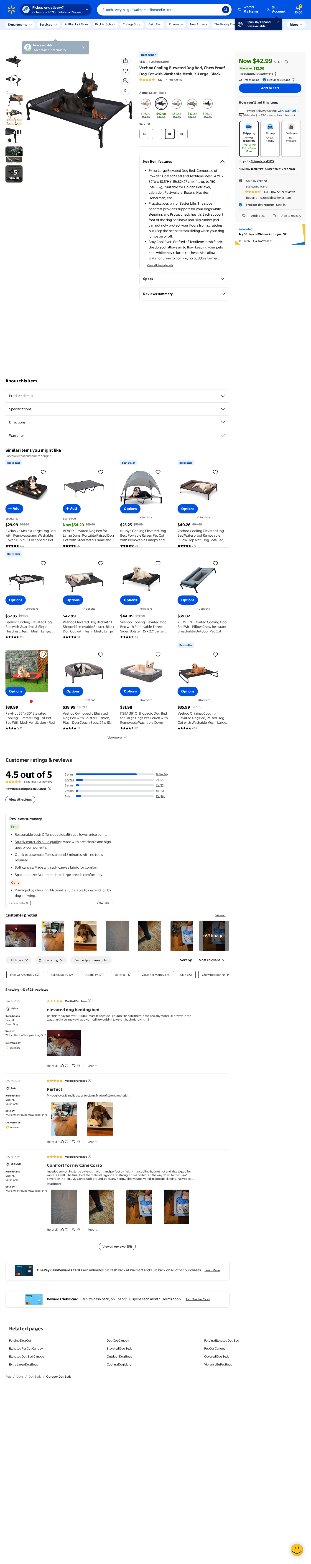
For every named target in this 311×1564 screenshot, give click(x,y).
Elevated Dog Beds (119, 1348)
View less (103, 902)
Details (281, 204)
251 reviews (45, 781)
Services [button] (46, 24)
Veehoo (262, 181)
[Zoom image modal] (125, 80)
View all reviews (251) (117, 1246)
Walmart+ (273, 24)
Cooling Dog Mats (119, 1364)
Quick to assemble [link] (29, 854)
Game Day (252, 24)
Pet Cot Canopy (214, 1348)
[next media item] (126, 101)
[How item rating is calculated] (49, 789)
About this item (21, 381)
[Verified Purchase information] (89, 1001)
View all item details (160, 265)
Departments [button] (17, 24)
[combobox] (164, 10)
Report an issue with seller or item (268, 197)
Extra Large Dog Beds (23, 1364)
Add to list (258, 215)
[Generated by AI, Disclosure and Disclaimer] (30, 903)
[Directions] (223, 422)
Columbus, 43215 (262, 161)
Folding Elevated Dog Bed (221, 1340)
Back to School (105, 24)
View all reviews (20, 799)
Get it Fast (155, 24)
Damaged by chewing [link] (31, 890)
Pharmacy (176, 24)
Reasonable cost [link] (27, 834)
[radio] (145, 108)
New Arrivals (198, 24)
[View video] (125, 90)
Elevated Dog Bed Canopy (26, 1356)
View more (114, 737)
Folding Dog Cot (20, 1340)
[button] (248, 10)
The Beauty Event (226, 24)
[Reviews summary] (165, 79)
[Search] (225, 9)
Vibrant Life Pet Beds (218, 1364)
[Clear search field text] (215, 10)
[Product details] (223, 395)
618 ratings (175, 79)
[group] (160, 79)
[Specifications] (223, 409)
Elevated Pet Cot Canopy (26, 1348)
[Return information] (292, 80)
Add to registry (291, 215)
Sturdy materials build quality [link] (38, 842)
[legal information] (275, 74)
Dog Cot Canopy (118, 1340)
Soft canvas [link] (24, 867)
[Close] (84, 24)
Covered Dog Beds (216, 1356)
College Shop (132, 24)
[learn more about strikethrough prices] (286, 62)
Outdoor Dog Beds (119, 1356)
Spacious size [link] (25, 874)
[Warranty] (223, 435)
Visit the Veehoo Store (154, 61)
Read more (54, 1183)
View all (220, 915)
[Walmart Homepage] (11, 10)
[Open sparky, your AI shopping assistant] (297, 1550)
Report (92, 1066)
